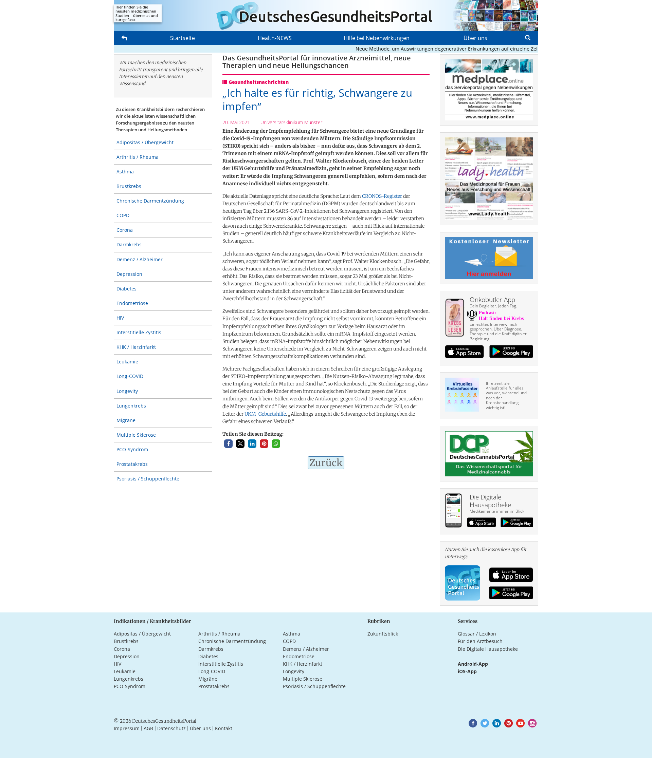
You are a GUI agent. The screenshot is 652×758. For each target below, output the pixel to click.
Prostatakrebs (132, 464)
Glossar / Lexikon (477, 633)
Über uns (475, 38)
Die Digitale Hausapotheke (488, 649)
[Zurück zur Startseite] (326, 15)
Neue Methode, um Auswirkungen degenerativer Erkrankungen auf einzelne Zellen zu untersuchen (456, 48)
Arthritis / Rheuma (137, 157)
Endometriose (132, 303)
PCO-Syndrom (132, 449)
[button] (228, 443)
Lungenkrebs (131, 405)
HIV (120, 318)
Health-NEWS (275, 38)
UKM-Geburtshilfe (265, 414)
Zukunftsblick (382, 633)
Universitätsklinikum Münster (291, 122)
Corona (124, 230)
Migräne (125, 420)
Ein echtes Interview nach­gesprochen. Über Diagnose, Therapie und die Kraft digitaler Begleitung (498, 331)
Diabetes (126, 288)
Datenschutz (171, 728)
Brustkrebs (128, 186)
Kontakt (223, 728)
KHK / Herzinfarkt (136, 347)
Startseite (182, 38)
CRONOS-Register (382, 196)
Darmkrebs (129, 244)
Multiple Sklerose (136, 435)
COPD (122, 215)
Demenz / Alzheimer (139, 259)
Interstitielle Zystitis (138, 332)
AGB (148, 728)
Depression (129, 274)
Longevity (127, 391)
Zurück (326, 463)
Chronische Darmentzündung (150, 200)
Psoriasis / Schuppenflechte (147, 478)
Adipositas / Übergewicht (145, 142)
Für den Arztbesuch (480, 641)
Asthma (125, 171)
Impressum (127, 728)
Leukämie (127, 361)
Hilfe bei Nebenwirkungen (377, 38)
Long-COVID (129, 376)
